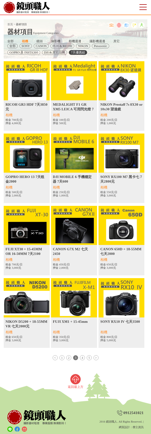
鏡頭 (39, 41)
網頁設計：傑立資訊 (131, 427)
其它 (116, 41)
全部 (10, 41)
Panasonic (100, 46)
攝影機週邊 (97, 41)
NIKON (83, 46)
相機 (25, 41)
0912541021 (133, 413)
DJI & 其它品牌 (54, 52)
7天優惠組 (78, 52)
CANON (41, 46)
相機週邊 (75, 41)
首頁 (10, 24)
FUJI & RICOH (62, 46)
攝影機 (55, 41)
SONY (26, 46)
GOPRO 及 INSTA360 (23, 52)
